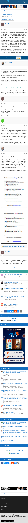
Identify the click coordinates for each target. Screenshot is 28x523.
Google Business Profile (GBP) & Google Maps (13, 387)
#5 (26, 153)
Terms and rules (4, 503)
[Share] (25, 29)
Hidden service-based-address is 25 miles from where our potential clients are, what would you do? (15, 398)
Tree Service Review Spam (11, 304)
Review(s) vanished (6, 15)
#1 (26, 29)
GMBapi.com (7, 299)
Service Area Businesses (8, 402)
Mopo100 (4, 16)
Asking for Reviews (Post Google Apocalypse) (12, 87)
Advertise (3, 501)
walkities (6, 283)
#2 (26, 68)
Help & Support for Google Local (15, 283)
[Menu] (1, 1)
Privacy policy (4, 506)
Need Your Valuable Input (9, 412)
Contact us (3, 498)
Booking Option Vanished (11, 282)
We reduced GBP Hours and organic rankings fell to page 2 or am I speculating (14, 371)
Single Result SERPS (8, 378)
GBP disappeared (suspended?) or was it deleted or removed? (13, 406)
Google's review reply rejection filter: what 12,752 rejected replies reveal (14, 297)
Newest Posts (6, 368)
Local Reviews (13, 299)
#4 (26, 125)
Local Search (6, 375)
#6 (26, 257)
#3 (26, 103)
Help (2, 509)
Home (2, 512)
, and (14, 246)
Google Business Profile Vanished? (13, 274)
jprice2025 (6, 276)
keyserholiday (7, 305)
